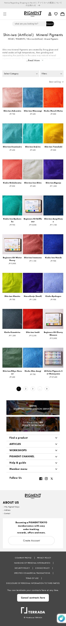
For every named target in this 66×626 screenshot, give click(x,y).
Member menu (18, 469)
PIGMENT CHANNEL (21, 456)
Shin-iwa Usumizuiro (12, 146)
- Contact (6, 513)
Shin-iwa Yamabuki (53, 146)
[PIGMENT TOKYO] (33, 495)
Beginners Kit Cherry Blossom (53, 333)
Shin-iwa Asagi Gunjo (53, 220)
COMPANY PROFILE (23, 557)
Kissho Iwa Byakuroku (12, 220)
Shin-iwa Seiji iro (33, 146)
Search (50, 24)
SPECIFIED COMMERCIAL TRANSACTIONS (32, 573)
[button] (4, 14)
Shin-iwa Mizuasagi (33, 111)
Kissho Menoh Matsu (53, 111)
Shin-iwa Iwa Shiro (32, 182)
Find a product (18, 437)
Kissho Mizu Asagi (33, 371)
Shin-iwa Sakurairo (12, 111)
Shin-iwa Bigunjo (53, 182)
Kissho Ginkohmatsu (12, 182)
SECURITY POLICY (22, 568)
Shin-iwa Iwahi (33, 332)
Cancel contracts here (33, 597)
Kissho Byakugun (53, 296)
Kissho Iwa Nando (53, 257)
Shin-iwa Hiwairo (12, 296)
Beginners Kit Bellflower (33, 220)
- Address (6, 510)
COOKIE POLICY (42, 568)
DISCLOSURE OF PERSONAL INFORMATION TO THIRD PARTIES (33, 583)
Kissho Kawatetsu (12, 332)
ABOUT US (11, 502)
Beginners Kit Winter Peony (12, 259)
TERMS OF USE (32, 578)
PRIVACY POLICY (44, 557)
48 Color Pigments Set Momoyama (53, 372)
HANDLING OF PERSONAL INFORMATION (32, 563)
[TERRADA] (33, 609)
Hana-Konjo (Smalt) (33, 296)
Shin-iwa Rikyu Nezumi (12, 372)
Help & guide (17, 462)
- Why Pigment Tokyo (11, 507)
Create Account (31, 540)
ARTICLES (15, 444)
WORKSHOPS (18, 450)
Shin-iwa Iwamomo (33, 257)
